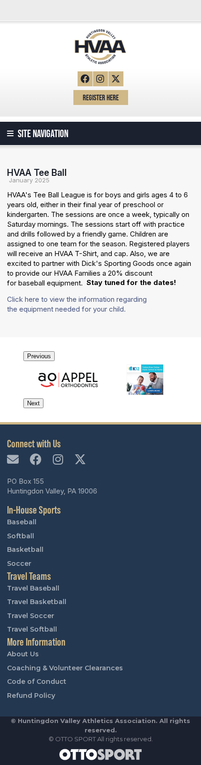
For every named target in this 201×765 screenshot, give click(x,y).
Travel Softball (32, 629)
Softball (20, 536)
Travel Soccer (30, 616)
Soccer (19, 563)
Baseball (21, 522)
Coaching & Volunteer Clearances (65, 668)
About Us (23, 654)
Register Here (101, 97)
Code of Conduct (36, 681)
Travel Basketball (36, 602)
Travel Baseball (33, 588)
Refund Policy (31, 695)
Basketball (25, 549)
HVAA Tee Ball (37, 172)
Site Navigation (42, 133)
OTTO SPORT (75, 739)
